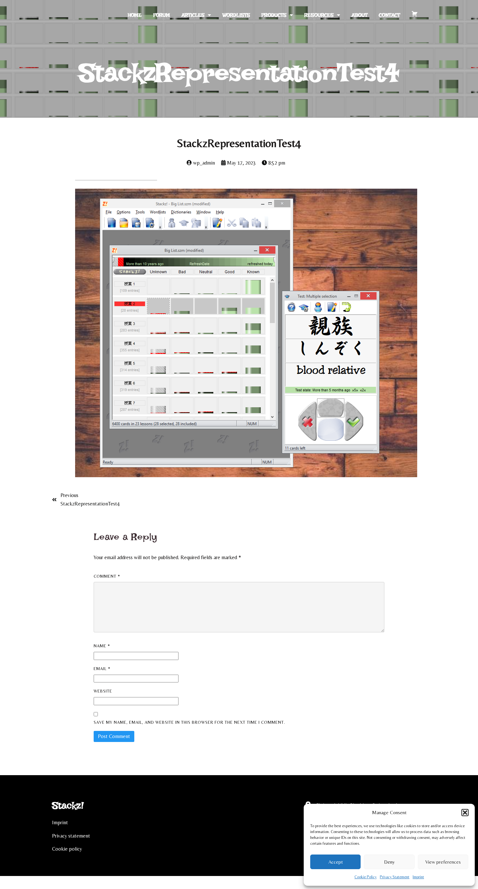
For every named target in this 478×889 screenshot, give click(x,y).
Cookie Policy (365, 877)
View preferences (443, 862)
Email (102, 668)
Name (102, 645)
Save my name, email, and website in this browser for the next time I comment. (189, 722)
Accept (335, 862)
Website (103, 691)
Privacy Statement (394, 877)
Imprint (418, 877)
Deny (389, 862)
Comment (107, 576)
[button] (465, 812)
